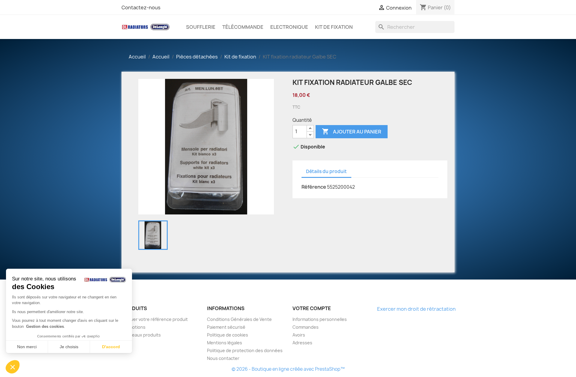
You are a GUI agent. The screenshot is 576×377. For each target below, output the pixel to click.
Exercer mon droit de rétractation (416, 309)
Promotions (134, 327)
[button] (12, 367)
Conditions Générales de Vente (239, 319)
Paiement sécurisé (226, 327)
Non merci (27, 346)
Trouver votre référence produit (155, 319)
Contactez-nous (141, 7)
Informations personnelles (319, 319)
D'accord (111, 346)
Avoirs (298, 335)
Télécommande (242, 27)
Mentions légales (224, 343)
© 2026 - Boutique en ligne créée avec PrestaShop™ (288, 369)
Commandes (305, 327)
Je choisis (69, 346)
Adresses (302, 343)
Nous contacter (223, 358)
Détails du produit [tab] (326, 171)
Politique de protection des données (245, 350)
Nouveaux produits (141, 335)
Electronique (289, 27)
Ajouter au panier (351, 131)
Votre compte (311, 308)
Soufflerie (200, 27)
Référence (314, 187)
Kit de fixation (334, 27)
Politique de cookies (227, 335)
